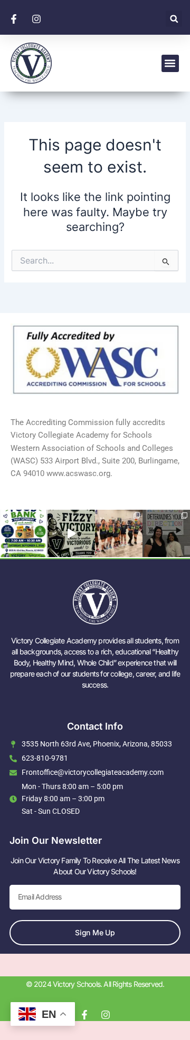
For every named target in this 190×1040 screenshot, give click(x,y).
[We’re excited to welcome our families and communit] (24, 533)
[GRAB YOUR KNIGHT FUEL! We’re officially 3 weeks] (71, 533)
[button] (174, 19)
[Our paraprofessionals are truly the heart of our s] (166, 533)
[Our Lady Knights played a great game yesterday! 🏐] (118, 533)
